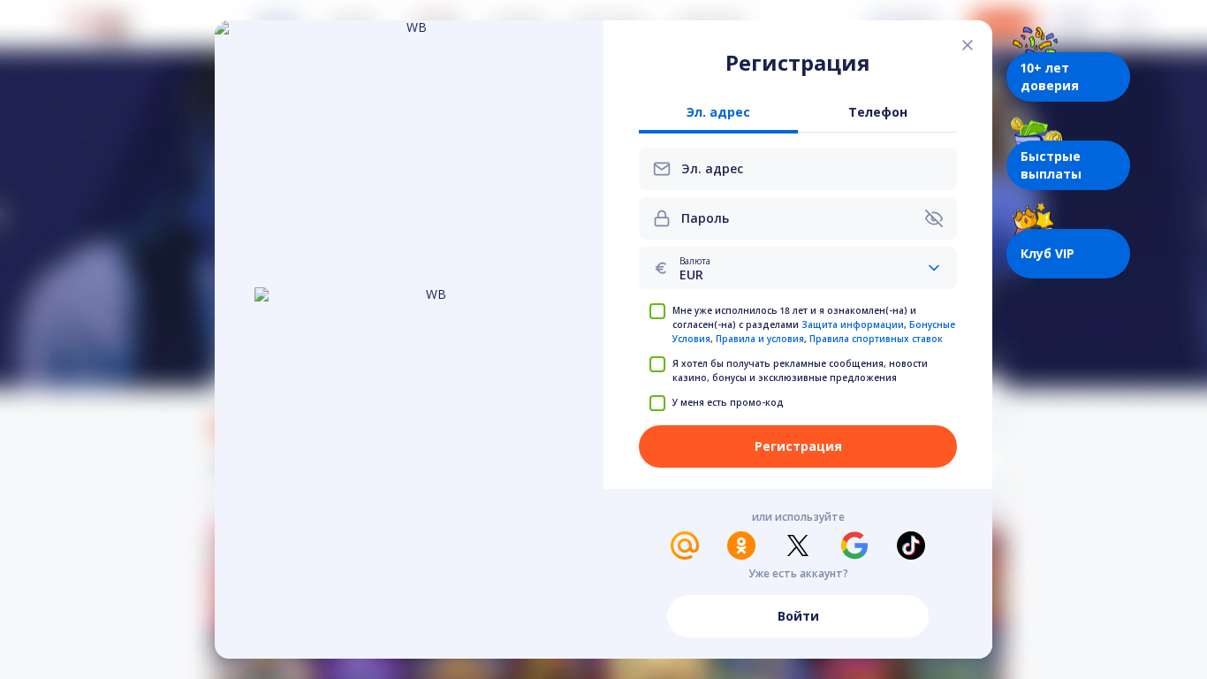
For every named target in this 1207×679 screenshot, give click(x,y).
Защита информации (852, 324)
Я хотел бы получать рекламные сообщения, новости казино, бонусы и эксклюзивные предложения (800, 370)
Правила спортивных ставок (876, 338)
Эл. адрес (718, 112)
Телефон (877, 112)
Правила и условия (760, 338)
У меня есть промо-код (728, 402)
